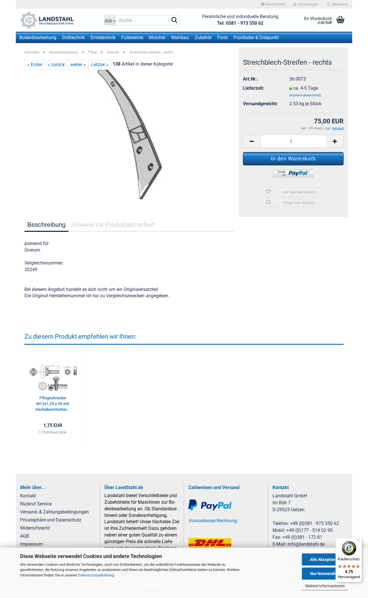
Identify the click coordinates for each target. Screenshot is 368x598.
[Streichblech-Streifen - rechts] (129, 134)
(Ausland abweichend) (305, 95)
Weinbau (180, 37)
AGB (24, 536)
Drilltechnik (73, 37)
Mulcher (157, 37)
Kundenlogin (307, 4)
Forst (222, 37)
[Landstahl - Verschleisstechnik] (58, 20)
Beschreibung (46, 224)
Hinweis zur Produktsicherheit (112, 224)
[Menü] (358, 541)
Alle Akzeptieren (325, 559)
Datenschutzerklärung (96, 575)
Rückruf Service (36, 504)
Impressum (31, 544)
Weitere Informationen (325, 586)
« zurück (56, 64)
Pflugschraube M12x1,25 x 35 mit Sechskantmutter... (52, 404)
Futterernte (132, 37)
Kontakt (28, 496)
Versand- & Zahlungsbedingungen (54, 512)
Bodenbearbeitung (37, 37)
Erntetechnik (103, 37)
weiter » (78, 64)
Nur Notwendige (325, 573)
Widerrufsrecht (35, 528)
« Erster (34, 64)
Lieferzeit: (253, 88)
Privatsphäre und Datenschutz (50, 520)
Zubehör (203, 37)
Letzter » (99, 64)
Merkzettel (339, 4)
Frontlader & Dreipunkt (256, 37)
